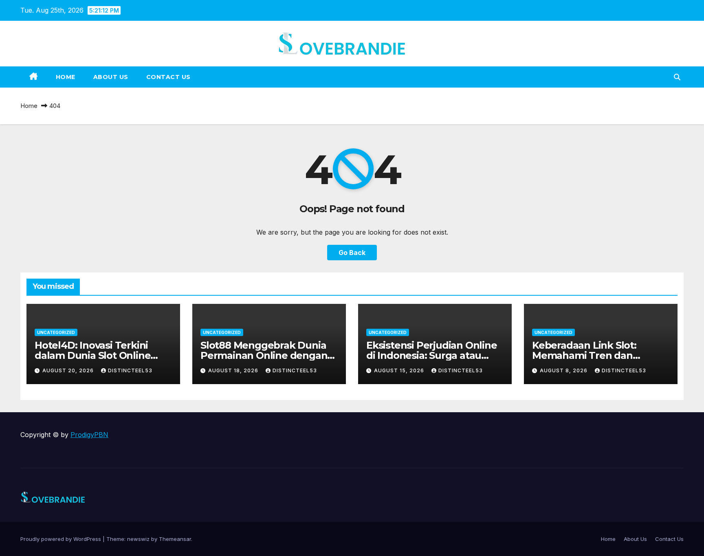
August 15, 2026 (400, 370)
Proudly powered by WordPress (61, 539)
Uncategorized (56, 332)
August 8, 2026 (564, 370)
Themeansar (175, 539)
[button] (677, 77)
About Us (110, 77)
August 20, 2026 (68, 370)
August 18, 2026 (234, 370)
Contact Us (168, 77)
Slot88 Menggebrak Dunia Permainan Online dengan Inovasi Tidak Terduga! (263, 355)
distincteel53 (130, 370)
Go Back (352, 252)
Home (65, 77)
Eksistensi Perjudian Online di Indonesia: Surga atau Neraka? (431, 355)
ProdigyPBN (89, 435)
